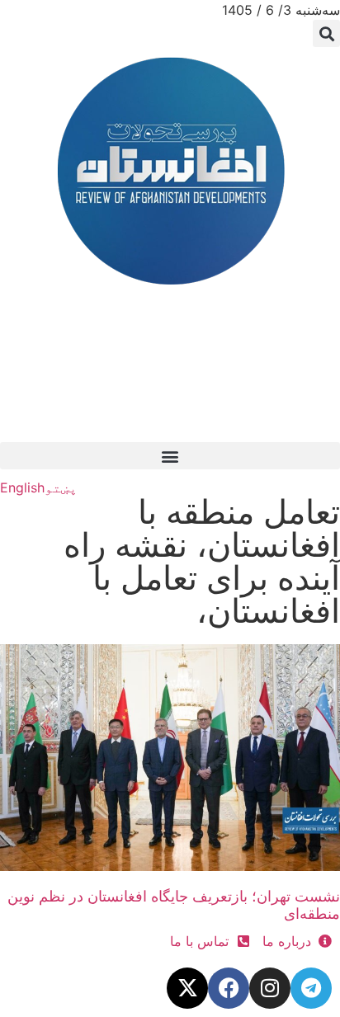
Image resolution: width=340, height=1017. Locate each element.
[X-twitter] (187, 988)
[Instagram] (269, 988)
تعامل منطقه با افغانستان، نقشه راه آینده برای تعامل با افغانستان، (202, 561)
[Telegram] (311, 988)
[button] (326, 33)
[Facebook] (228, 988)
